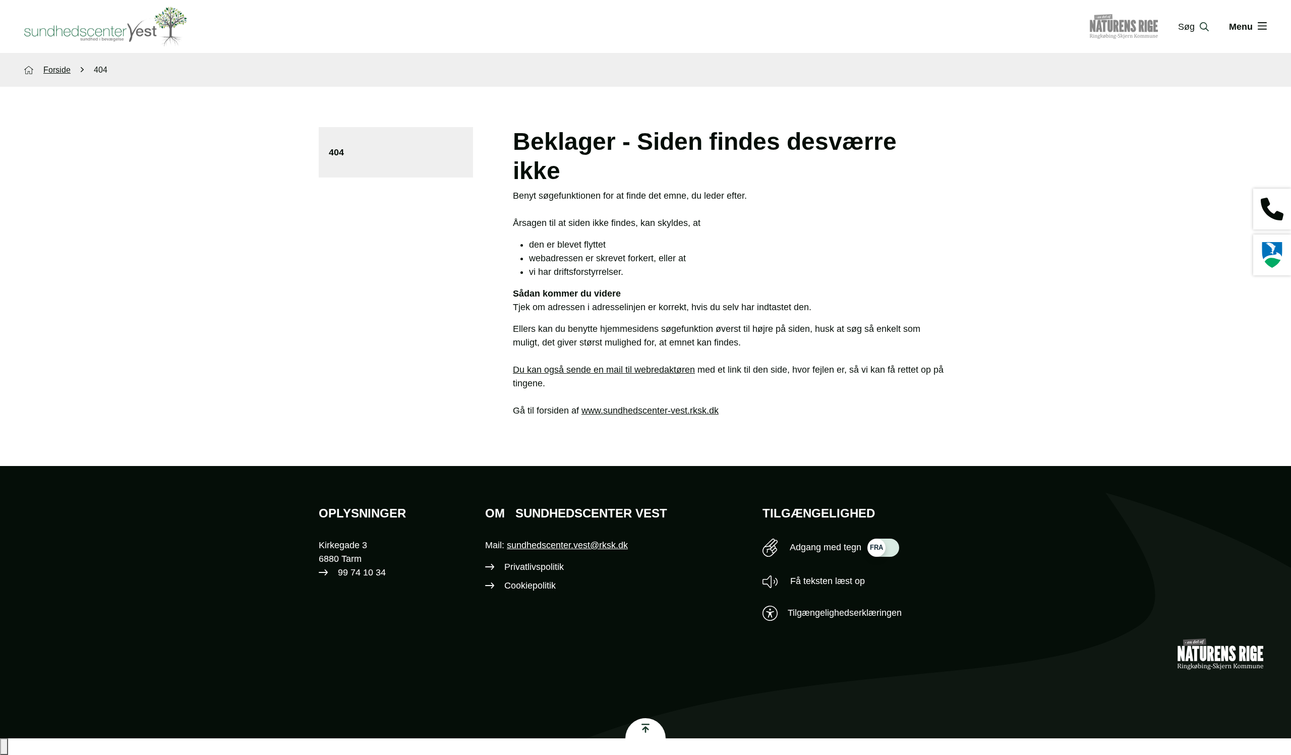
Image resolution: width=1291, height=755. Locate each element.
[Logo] (105, 27)
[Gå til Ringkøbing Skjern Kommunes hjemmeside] (1272, 255)
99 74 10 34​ (362, 572)
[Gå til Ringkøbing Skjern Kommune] (1134, 26)
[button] (4, 746)
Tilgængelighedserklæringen (845, 613)
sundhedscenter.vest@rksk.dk (567, 545)
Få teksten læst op (826, 581)
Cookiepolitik (530, 585)
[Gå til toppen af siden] (645, 728)
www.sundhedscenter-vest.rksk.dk (650, 410)
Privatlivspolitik (534, 567)
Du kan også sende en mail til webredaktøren (604, 370)
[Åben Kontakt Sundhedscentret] (1272, 209)
